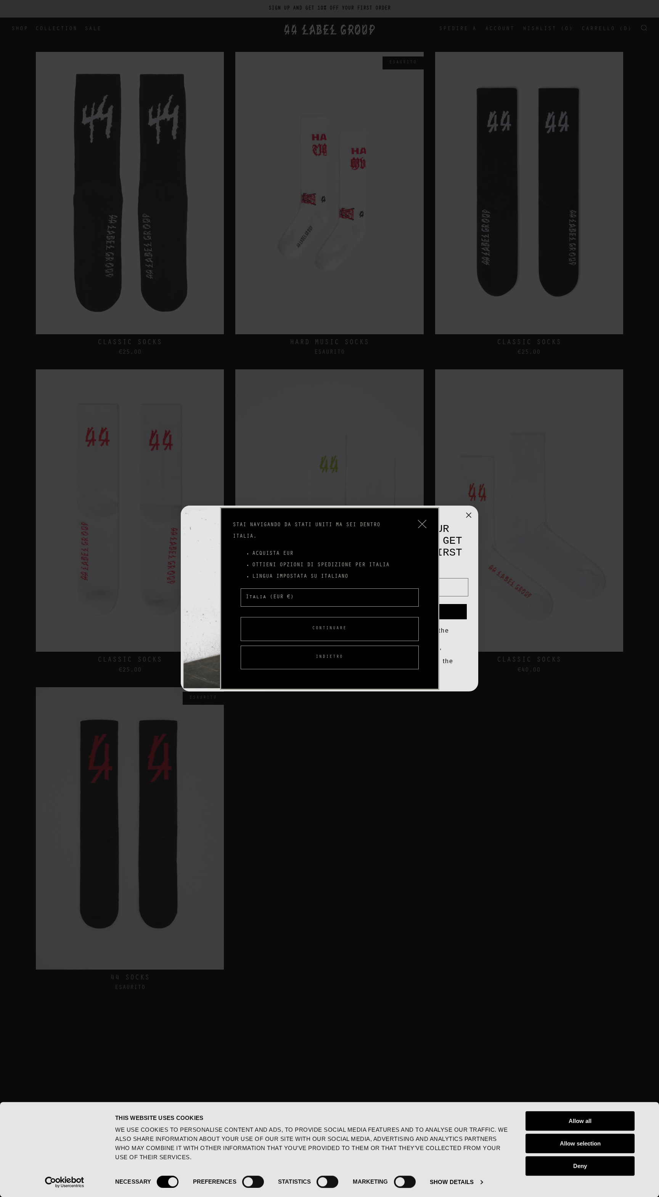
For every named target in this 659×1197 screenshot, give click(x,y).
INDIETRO (329, 657)
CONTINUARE (329, 629)
